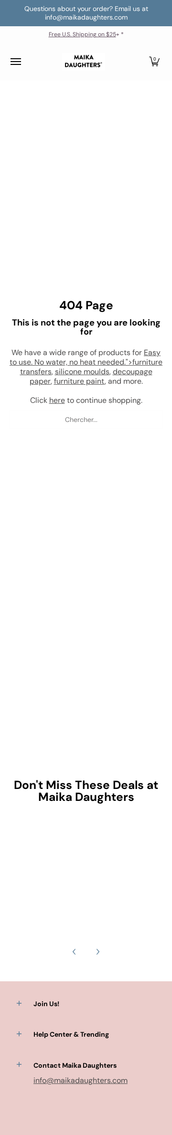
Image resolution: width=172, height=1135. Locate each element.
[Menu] (15, 61)
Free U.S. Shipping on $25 (82, 34)
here (57, 400)
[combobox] (86, 419)
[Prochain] (97, 951)
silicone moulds (82, 372)
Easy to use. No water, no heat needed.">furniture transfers (86, 362)
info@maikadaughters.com (80, 1080)
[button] (154, 61)
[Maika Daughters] (83, 61)
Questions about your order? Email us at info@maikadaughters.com (86, 12)
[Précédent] (74, 951)
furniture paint (79, 381)
